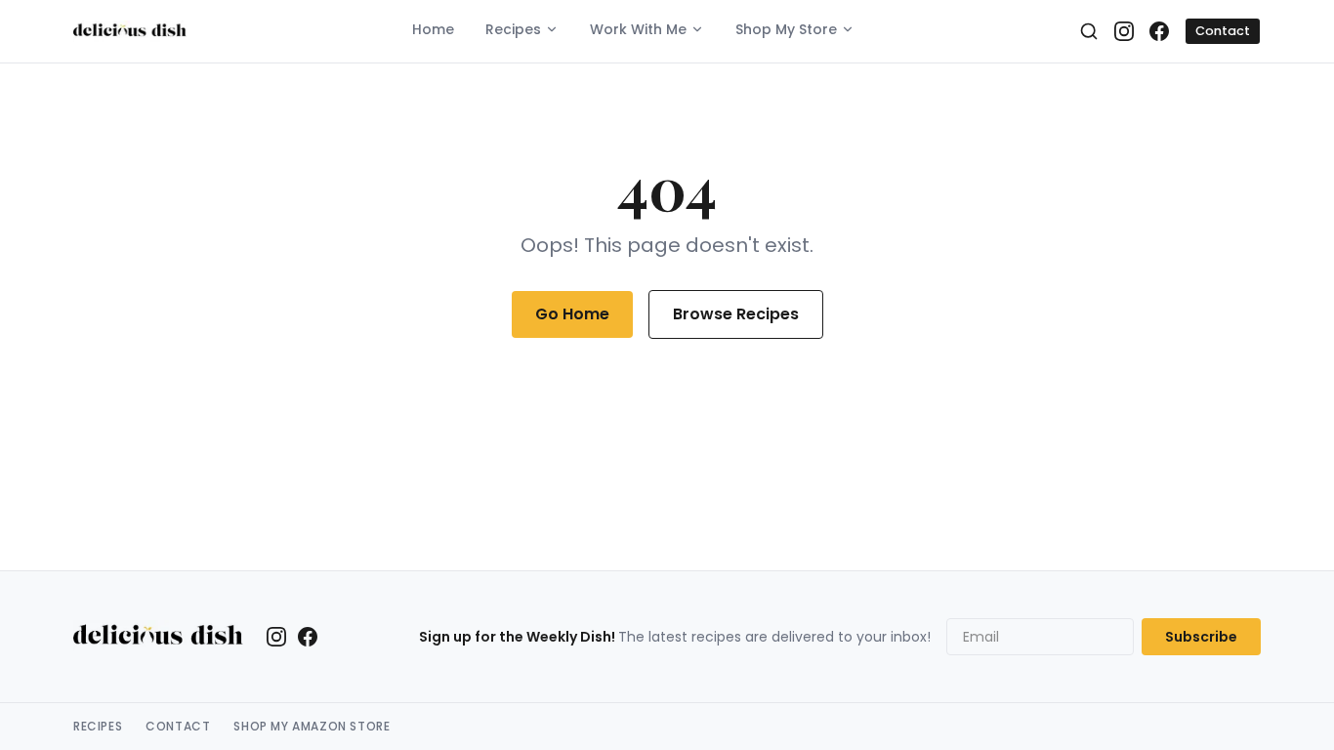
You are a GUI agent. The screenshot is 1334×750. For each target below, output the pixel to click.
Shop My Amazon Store (311, 726)
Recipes (513, 29)
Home (433, 29)
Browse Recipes (736, 314)
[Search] (1089, 31)
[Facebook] (1159, 31)
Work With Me (638, 29)
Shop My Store (786, 29)
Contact (1222, 30)
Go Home (572, 314)
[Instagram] (1124, 31)
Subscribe (1201, 636)
